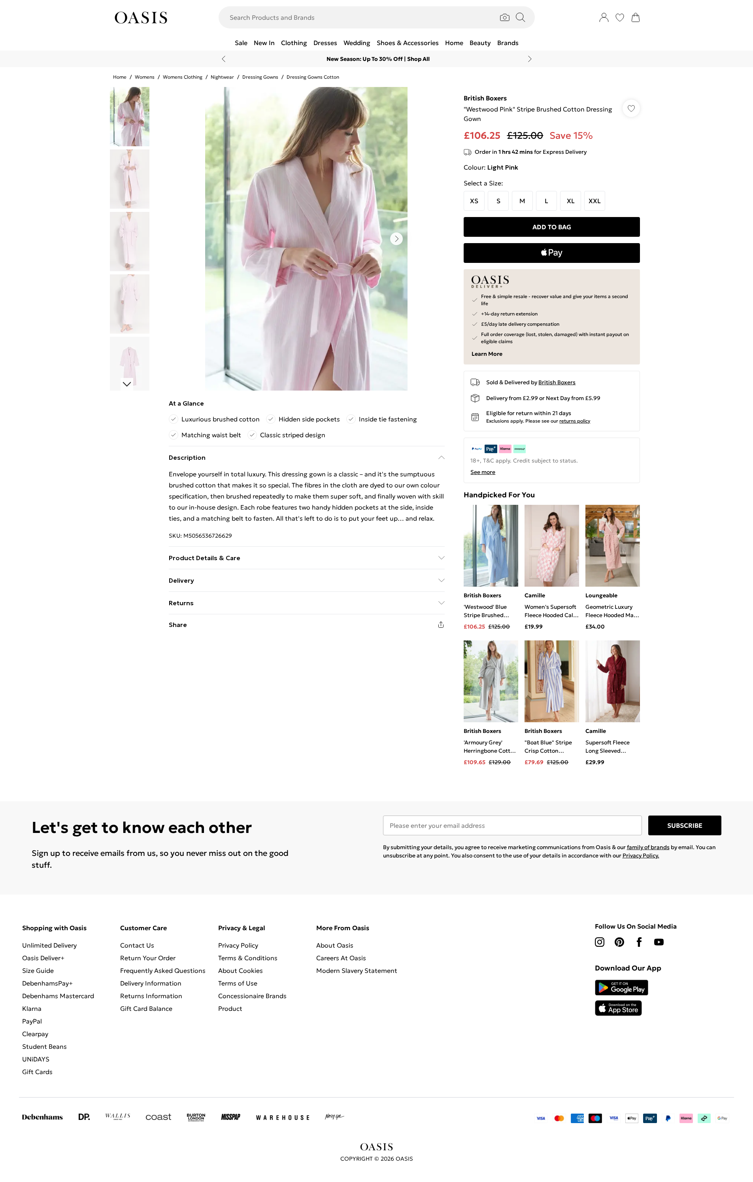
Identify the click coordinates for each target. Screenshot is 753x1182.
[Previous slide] (223, 59)
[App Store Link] (621, 998)
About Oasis (334, 945)
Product (230, 1008)
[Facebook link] (639, 942)
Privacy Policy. (641, 855)
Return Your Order (148, 958)
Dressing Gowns (260, 77)
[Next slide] (530, 59)
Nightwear (222, 77)
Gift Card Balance (146, 1008)
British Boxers (485, 98)
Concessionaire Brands (252, 996)
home (119, 77)
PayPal (32, 1021)
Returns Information (151, 996)
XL (571, 201)
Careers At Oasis (341, 958)
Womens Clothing (182, 77)
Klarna (32, 1008)
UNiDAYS (35, 1059)
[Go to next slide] (396, 238)
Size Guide (38, 970)
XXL (595, 201)
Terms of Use (237, 983)
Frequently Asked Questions (163, 970)
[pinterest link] (619, 942)
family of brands (648, 847)
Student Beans (44, 1046)
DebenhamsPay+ (47, 983)
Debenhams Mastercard (58, 996)
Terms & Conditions (247, 958)
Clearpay (35, 1034)
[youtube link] (659, 942)
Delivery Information (150, 983)
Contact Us (137, 945)
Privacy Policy (238, 945)
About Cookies (240, 970)
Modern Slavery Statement (356, 970)
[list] (306, 239)
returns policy (574, 421)
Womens (145, 77)
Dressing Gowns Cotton (313, 77)
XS (474, 201)
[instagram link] (599, 942)
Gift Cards (37, 1072)
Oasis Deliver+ (43, 958)
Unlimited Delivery (49, 945)
